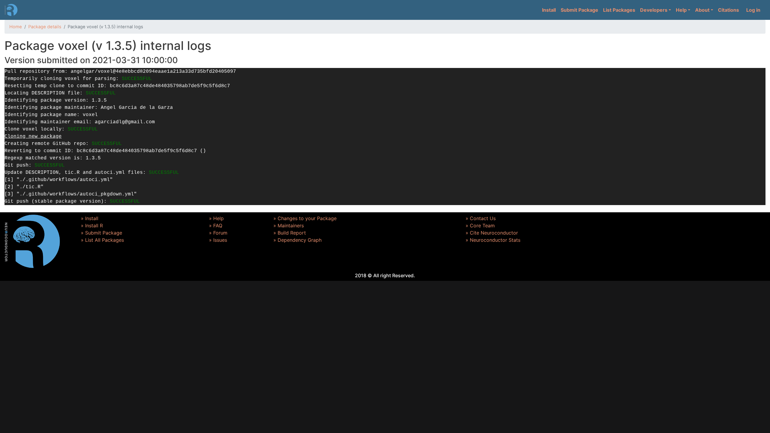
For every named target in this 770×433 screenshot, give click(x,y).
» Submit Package (101, 233)
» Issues (218, 240)
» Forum (218, 233)
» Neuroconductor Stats (493, 240)
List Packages (619, 10)
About (702, 10)
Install (549, 10)
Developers (653, 10)
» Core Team (480, 226)
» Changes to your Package (305, 218)
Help (681, 10)
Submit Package (579, 10)
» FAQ (215, 226)
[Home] (11, 9)
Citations (728, 10)
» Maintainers (288, 226)
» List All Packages (102, 240)
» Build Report (289, 233)
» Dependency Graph (297, 240)
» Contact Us (481, 218)
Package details (44, 26)
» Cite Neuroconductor (492, 233)
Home (15, 26)
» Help (216, 218)
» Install (89, 218)
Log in (753, 10)
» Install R (92, 226)
